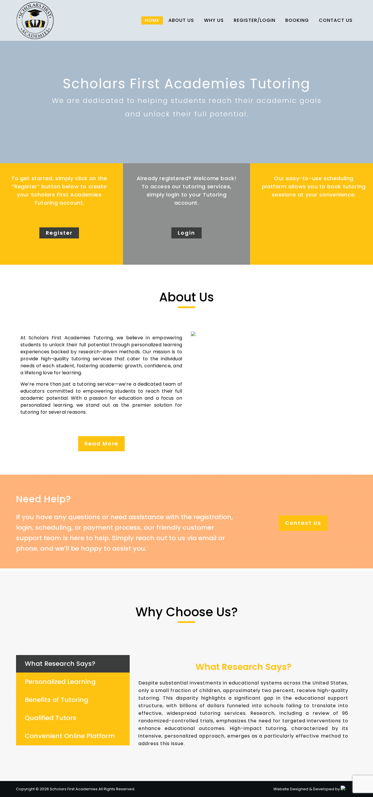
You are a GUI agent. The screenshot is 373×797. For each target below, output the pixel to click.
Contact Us (336, 20)
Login (186, 232)
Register (59, 232)
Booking (297, 20)
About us (181, 20)
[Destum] (343, 789)
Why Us (214, 20)
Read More (101, 443)
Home (152, 20)
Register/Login (254, 20)
